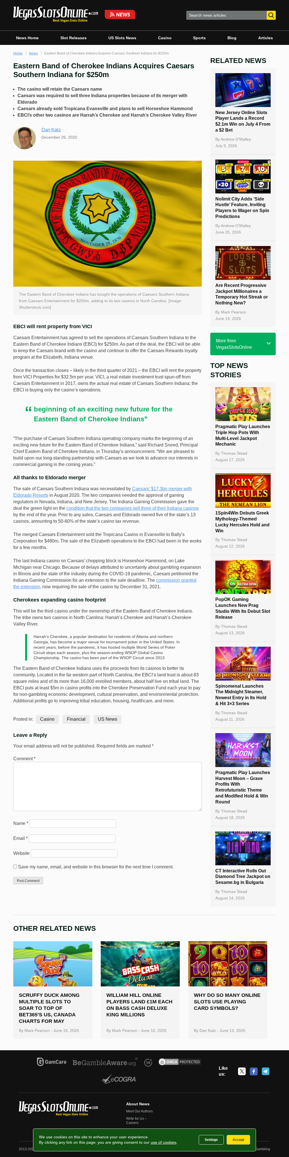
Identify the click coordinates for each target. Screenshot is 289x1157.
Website (21, 853)
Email (20, 838)
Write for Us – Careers (136, 1121)
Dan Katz (51, 129)
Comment (24, 758)
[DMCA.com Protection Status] (180, 1062)
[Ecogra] (119, 1080)
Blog (232, 38)
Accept (238, 1140)
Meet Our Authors (139, 1111)
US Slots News (122, 38)
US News (107, 719)
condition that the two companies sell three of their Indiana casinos (132, 508)
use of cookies (163, 1142)
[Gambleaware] (105, 1062)
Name (20, 823)
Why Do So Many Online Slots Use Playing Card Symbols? (227, 1001)
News (33, 53)
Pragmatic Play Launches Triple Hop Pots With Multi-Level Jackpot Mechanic (242, 435)
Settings (211, 1140)
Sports (199, 38)
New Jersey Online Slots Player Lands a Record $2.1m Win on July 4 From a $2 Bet (242, 121)
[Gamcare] (51, 1063)
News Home (27, 38)
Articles (265, 38)
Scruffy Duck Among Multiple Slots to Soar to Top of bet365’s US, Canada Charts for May (49, 1008)
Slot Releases (73, 38)
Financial (76, 719)
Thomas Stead (234, 453)
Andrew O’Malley (236, 139)
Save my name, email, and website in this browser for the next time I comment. (96, 866)
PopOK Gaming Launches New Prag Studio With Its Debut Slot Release (242, 608)
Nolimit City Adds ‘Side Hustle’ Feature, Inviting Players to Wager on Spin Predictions (242, 208)
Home (18, 53)
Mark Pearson (233, 312)
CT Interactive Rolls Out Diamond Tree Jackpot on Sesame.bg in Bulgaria (242, 876)
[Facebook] (253, 1071)
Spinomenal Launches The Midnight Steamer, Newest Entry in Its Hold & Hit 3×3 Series (240, 695)
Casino (165, 38)
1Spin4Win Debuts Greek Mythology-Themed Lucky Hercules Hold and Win (242, 522)
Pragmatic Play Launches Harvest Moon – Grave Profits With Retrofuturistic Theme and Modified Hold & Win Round (242, 787)
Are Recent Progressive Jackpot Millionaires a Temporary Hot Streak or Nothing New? (241, 294)
